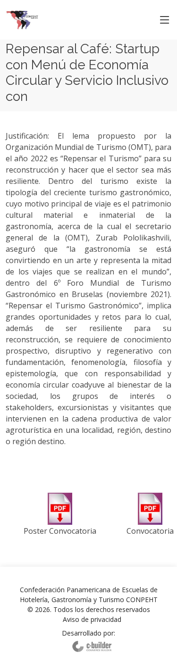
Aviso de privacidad (92, 619)
